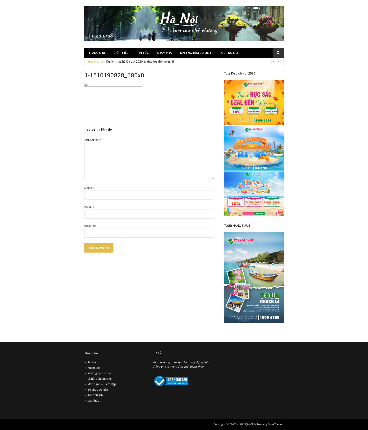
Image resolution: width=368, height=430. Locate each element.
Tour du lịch (229, 53)
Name (89, 188)
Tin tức (143, 53)
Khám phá (164, 53)
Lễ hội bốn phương (99, 378)
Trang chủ (97, 53)
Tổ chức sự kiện (97, 389)
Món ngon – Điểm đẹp (101, 384)
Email (89, 207)
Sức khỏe (93, 400)
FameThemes (276, 424)
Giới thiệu (121, 53)
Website (90, 226)
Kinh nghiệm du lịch (195, 53)
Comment (92, 140)
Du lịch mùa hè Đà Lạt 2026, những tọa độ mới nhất (140, 61)
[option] (193, 62)
